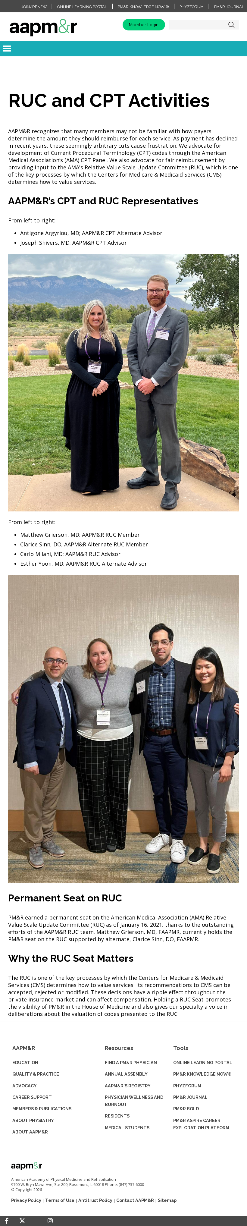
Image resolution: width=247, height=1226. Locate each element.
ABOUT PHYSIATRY (33, 1120)
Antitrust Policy (95, 1200)
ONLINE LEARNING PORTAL (202, 1062)
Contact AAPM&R (135, 1200)
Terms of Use (59, 1200)
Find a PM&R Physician (131, 1062)
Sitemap (167, 1200)
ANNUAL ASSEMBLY (126, 1074)
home (43, 24)
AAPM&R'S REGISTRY (128, 1085)
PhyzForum (192, 7)
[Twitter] (22, 1221)
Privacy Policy (26, 1200)
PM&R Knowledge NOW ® (143, 7)
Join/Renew (34, 7)
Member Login (143, 24)
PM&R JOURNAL (190, 1097)
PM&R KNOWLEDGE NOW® (202, 1074)
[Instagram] (50, 1220)
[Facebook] (6, 1220)
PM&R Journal (229, 7)
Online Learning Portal (82, 7)
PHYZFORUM (187, 1085)
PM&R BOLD (186, 1108)
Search (231, 25)
